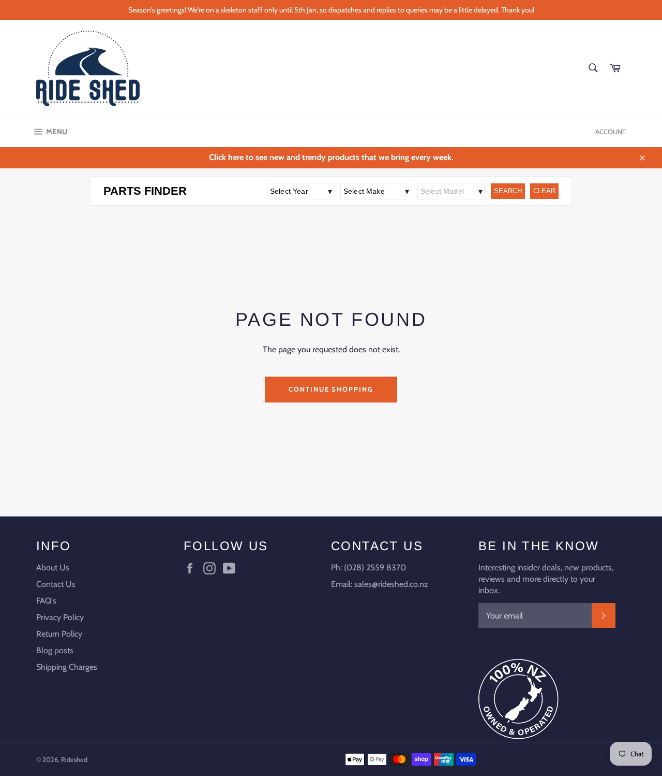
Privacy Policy (60, 617)
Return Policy (59, 634)
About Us (52, 567)
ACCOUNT (610, 131)
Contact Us (56, 584)
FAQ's (46, 601)
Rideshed (74, 760)
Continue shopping (331, 389)
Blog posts (54, 650)
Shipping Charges (66, 667)
